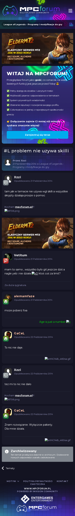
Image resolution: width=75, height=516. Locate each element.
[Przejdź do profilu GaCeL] (8, 335)
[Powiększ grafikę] (35, 273)
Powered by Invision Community (37, 491)
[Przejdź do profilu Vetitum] (8, 257)
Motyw (12, 481)
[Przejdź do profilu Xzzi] (8, 162)
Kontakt (62, 481)
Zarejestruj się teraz (37, 134)
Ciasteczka (37, 484)
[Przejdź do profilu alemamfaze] (8, 298)
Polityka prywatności (38, 481)
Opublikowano (33, 180)
